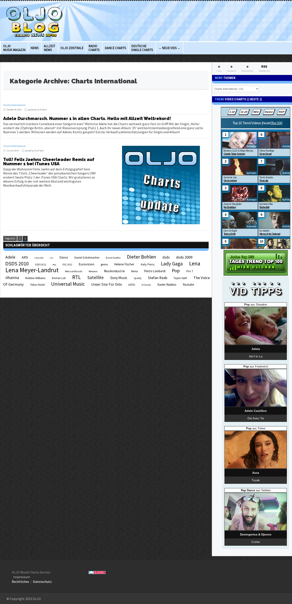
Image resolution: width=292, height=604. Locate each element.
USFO (131, 285)
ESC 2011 (67, 264)
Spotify (138, 278)
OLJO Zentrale (71, 48)
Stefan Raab (157, 277)
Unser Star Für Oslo (106, 284)
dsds (166, 257)
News (35, 48)
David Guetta (113, 257)
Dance (63, 257)
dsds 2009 (184, 257)
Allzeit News (49, 48)
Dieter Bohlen (141, 257)
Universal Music (68, 284)
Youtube (188, 284)
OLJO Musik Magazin (14, 48)
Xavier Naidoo (166, 284)
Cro (51, 257)
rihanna (12, 277)
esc (54, 264)
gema (104, 264)
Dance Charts (115, 48)
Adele (10, 257)
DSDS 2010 (17, 263)
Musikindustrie (114, 271)
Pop (176, 270)
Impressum (21, 577)
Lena (194, 263)
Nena (134, 271)
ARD (25, 257)
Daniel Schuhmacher (86, 257)
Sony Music (118, 277)
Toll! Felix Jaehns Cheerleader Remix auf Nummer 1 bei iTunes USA (48, 161)
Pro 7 (189, 271)
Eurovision (86, 264)
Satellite (95, 277)
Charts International (14, 105)
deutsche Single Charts (142, 48)
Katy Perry (148, 264)
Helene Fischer (124, 264)
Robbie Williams (35, 278)
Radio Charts (94, 48)
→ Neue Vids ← (169, 48)
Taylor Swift (180, 278)
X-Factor (146, 284)
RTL (76, 277)
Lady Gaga (172, 263)
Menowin (93, 271)
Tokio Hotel (37, 285)
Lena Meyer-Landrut (32, 270)
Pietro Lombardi (154, 271)
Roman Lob (59, 278)
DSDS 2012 (40, 264)
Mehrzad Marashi (73, 271)
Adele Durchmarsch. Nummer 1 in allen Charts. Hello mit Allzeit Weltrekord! (87, 118)
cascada (38, 257)
